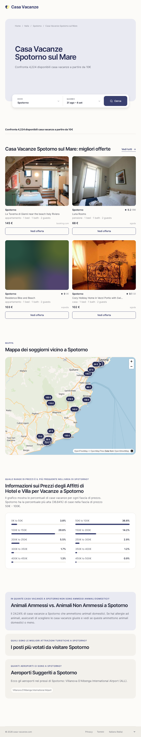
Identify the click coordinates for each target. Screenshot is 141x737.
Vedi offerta (37, 231)
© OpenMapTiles (96, 450)
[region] (70, 406)
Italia (26, 26)
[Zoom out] (131, 366)
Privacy (89, 731)
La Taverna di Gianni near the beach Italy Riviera (32, 213)
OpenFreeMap (81, 450)
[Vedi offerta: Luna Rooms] (104, 181)
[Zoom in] (131, 361)
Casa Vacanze (24, 7)
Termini (100, 731)
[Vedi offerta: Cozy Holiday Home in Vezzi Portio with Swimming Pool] (104, 265)
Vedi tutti (129, 149)
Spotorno (37, 26)
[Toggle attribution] (132, 451)
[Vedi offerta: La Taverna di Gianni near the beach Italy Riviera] (37, 181)
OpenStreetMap (121, 450)
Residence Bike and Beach (20, 297)
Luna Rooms (79, 213)
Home (18, 26)
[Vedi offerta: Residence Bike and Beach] (37, 265)
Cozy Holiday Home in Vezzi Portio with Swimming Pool (103, 297)
